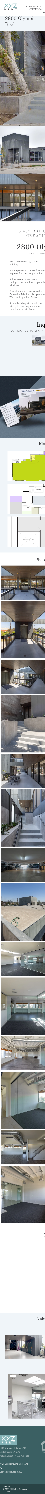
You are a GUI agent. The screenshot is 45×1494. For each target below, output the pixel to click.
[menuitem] (34, 6)
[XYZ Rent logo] (10, 4)
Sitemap (6, 1486)
